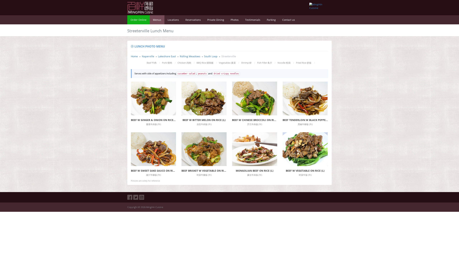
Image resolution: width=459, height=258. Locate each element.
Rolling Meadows (190, 56)
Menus (157, 20)
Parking (271, 20)
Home (134, 56)
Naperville (148, 56)
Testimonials (252, 20)
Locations (173, 20)
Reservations (193, 20)
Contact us (288, 20)
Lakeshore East (167, 56)
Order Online (138, 20)
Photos (235, 20)
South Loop (210, 56)
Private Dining (215, 20)
